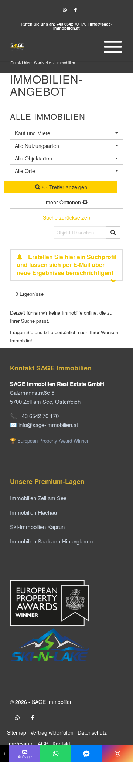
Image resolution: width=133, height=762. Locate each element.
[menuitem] (111, 46)
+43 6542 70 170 (71, 24)
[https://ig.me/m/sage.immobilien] (117, 753)
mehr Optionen (64, 202)
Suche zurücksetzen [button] (66, 217)
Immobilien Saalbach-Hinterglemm (51, 541)
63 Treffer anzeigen (63, 187)
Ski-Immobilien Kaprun (37, 527)
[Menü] (111, 46)
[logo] (55, 46)
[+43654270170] (55, 753)
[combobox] (66, 171)
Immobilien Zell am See (38, 498)
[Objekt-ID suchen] (113, 232)
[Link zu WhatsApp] (64, 10)
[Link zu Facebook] (75, 10)
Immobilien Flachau (33, 512)
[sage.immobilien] (86, 753)
